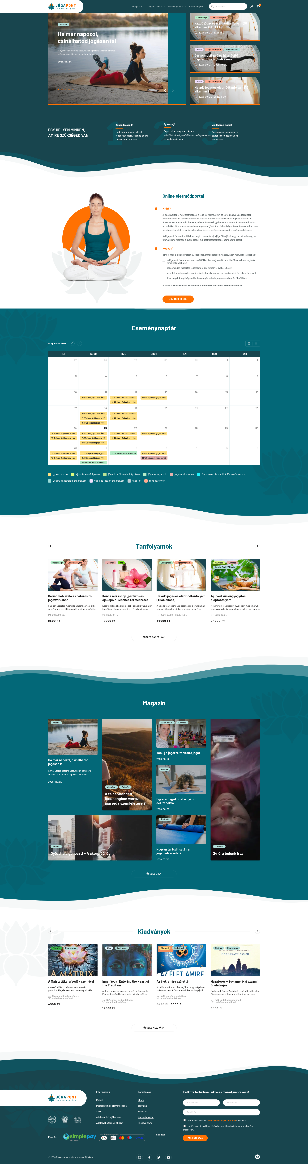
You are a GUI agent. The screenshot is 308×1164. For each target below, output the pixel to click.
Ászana (56, 722)
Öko (121, 562)
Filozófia (56, 948)
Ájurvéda (64, 24)
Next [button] (257, 546)
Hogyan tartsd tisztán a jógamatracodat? (173, 851)
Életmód (78, 24)
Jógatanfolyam (219, 17)
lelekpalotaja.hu (146, 1117)
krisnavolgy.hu (145, 1123)
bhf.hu (141, 1100)
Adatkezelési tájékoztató (108, 1117)
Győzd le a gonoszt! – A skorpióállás (81, 853)
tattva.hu (142, 1105)
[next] (79, 343)
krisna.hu (142, 1111)
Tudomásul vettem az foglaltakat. (217, 1120)
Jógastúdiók (155, 6)
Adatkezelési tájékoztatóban (222, 1120)
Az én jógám (166, 722)
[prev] (72, 343)
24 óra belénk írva (228, 853)
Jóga (109, 948)
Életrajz (218, 948)
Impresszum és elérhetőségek (111, 1105)
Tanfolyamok (176, 6)
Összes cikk (154, 873)
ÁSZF (98, 1111)
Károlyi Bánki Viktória (225, 567)
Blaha (199, 49)
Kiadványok (196, 6)
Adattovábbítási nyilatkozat (109, 1123)
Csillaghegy (202, 17)
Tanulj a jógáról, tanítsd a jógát (178, 753)
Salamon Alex (232, 49)
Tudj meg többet (178, 299)
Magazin (137, 6)
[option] (73, 593)
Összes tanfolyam (154, 637)
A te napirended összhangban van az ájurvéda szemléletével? (89, 40)
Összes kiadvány (154, 1027)
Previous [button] (50, 546)
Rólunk (99, 1100)
